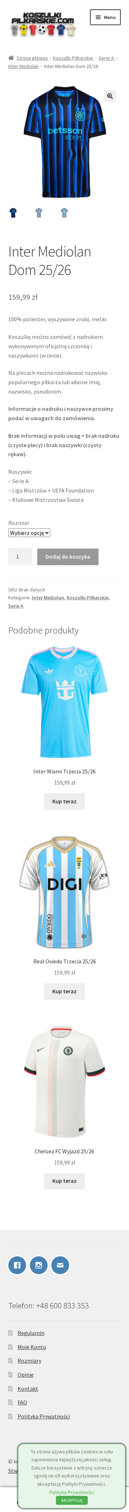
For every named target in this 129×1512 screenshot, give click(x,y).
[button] (110, 96)
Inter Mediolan (23, 66)
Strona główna (32, 58)
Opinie (26, 1374)
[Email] (62, 1265)
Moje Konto (32, 1346)
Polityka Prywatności (44, 1416)
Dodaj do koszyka (68, 556)
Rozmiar (18, 522)
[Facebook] (19, 1265)
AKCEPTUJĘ (71, 1500)
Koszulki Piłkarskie (73, 58)
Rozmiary (29, 1360)
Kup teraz (64, 801)
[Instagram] (40, 1265)
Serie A (106, 58)
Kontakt (28, 1388)
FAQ (22, 1402)
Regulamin (31, 1332)
